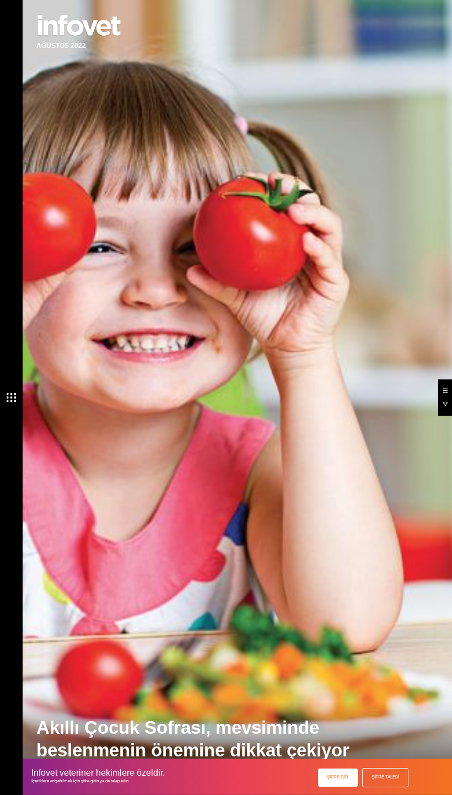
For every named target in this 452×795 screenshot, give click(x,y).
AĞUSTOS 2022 (61, 46)
